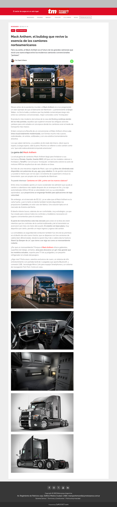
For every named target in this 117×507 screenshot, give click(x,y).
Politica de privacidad (73, 498)
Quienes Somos (40, 498)
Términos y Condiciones (56, 498)
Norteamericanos (21, 30)
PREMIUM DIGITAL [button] (85, 17)
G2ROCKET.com (62, 504)
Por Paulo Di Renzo (21, 60)
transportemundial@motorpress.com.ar (84, 496)
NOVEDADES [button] (30, 17)
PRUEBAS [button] (40, 17)
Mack (13, 30)
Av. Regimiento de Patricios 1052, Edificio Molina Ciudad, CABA (42, 496)
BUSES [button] (76, 17)
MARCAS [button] (48, 17)
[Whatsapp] (71, 61)
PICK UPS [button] (58, 17)
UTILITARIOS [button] (67, 17)
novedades (15, 26)
